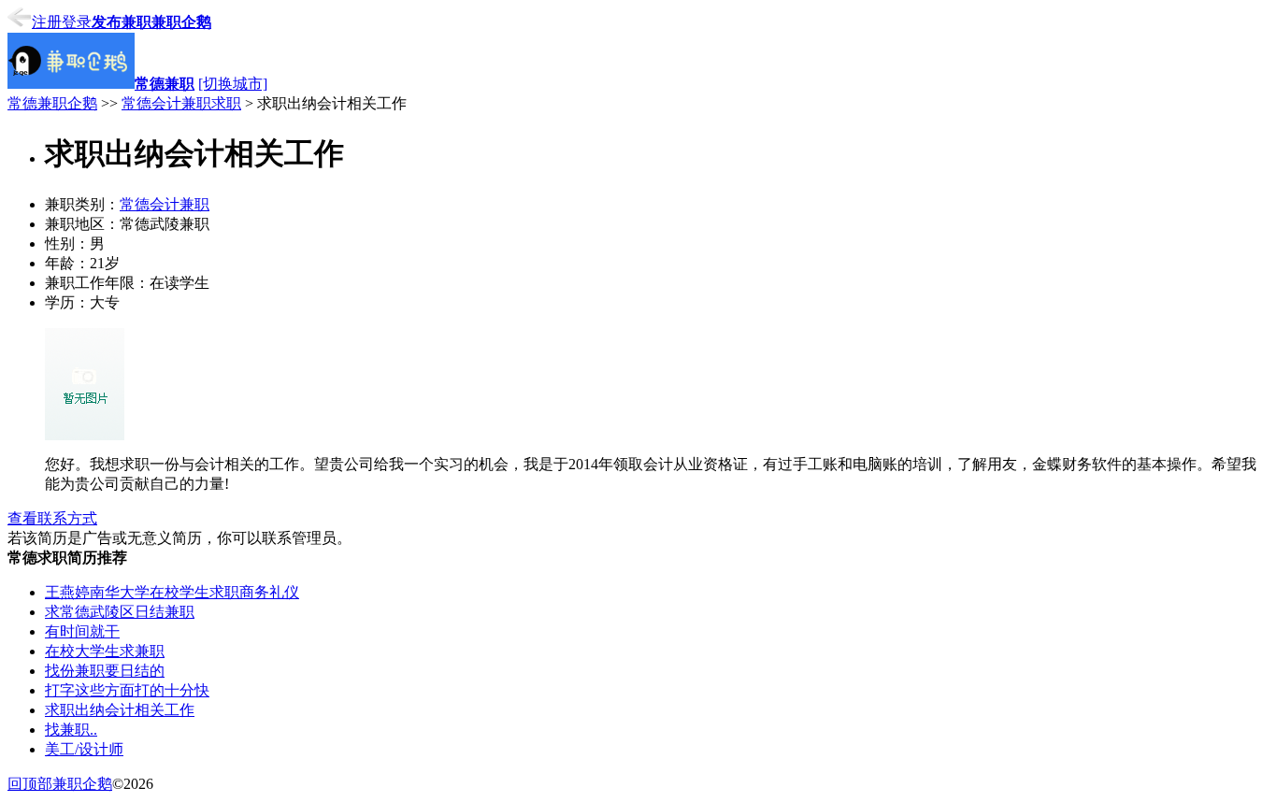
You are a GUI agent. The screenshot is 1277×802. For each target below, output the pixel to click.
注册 (47, 22)
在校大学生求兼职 (105, 651)
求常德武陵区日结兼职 (119, 612)
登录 (77, 22)
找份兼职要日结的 (105, 671)
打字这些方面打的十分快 (127, 690)
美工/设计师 (84, 749)
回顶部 (29, 784)
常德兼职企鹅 (52, 103)
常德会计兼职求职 (181, 103)
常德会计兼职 (164, 204)
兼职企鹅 (181, 22)
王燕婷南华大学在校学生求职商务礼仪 (172, 592)
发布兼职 (121, 22)
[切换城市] (232, 84)
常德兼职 (164, 84)
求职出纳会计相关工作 (119, 710)
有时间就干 (82, 631)
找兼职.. (71, 730)
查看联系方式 (52, 518)
